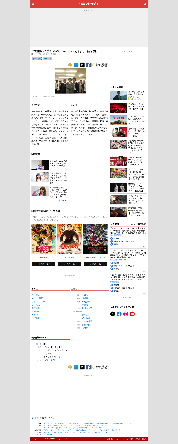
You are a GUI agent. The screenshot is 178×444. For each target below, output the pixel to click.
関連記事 (47, 58)
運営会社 (144, 439)
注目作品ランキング (86, 432)
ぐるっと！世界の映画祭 (80, 428)
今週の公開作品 (57, 432)
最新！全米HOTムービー (97, 428)
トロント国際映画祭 (73, 423)
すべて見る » (64, 200)
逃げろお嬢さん (81, 430)
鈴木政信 (86, 318)
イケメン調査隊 (75, 425)
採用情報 (137, 439)
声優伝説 (67, 428)
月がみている (48, 430)
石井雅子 (86, 327)
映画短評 (97, 432)
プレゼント (117, 432)
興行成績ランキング (71, 432)
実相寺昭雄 (87, 321)
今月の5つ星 (47, 425)
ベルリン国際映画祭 (117, 423)
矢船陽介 (86, 324)
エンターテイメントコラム (91, 425)
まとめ (104, 425)
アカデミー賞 (48, 423)
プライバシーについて (122, 439)
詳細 (145, 247)
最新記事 (46, 432)
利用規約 (131, 439)
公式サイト (48, 360)
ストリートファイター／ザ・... (64, 430)
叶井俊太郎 (87, 308)
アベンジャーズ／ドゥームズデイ (99, 430)
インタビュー (107, 432)
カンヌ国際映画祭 (87, 423)
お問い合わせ (111, 439)
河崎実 (85, 294)
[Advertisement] (89, 29)
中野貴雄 (86, 301)
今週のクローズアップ (61, 425)
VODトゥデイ (48, 434)
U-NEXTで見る (43, 264)
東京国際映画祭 (59, 423)
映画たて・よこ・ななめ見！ (52, 428)
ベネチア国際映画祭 (102, 423)
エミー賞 (128, 423)
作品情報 (37, 58)
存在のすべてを (116, 430)
